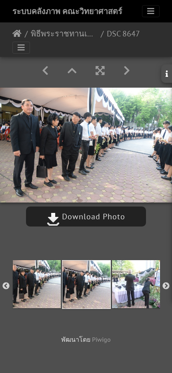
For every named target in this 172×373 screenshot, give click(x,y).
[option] (37, 284)
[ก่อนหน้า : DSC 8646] (45, 70)
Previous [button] (6, 286)
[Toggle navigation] (151, 11)
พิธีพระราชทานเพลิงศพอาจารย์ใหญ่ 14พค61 (64, 33)
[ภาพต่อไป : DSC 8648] (127, 70)
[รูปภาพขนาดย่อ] (72, 70)
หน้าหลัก (17, 34)
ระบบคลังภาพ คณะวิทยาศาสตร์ (67, 11)
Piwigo (101, 339)
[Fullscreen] (100, 70)
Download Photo (92, 216)
